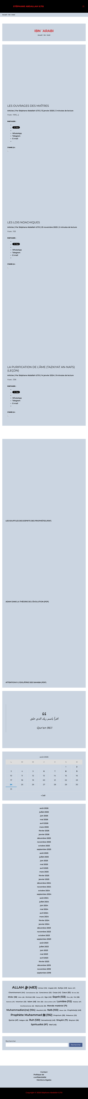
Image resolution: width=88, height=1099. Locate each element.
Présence (71, 1015)
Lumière (64, 1001)
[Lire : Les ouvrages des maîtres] (35, 77)
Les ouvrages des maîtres (28, 105)
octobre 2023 (44, 935)
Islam (32, 1002)
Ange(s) (52, 988)
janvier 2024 (44, 924)
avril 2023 (44, 958)
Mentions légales (44, 1080)
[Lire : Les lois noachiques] (35, 193)
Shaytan (74, 1020)
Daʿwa (75, 992)
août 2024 (44, 898)
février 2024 (44, 920)
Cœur (66, 992)
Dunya (40, 997)
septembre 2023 (44, 939)
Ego (48, 997)
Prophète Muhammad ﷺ (31, 1015)
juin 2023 (44, 950)
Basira (71, 988)
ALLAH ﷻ (24, 987)
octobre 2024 (44, 891)
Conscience (45, 992)
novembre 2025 (44, 842)
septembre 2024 (44, 894)
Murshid (41, 1010)
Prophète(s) (74, 1010)
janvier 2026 (44, 834)
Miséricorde (40, 1006)
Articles (10, 111)
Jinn (40, 1002)
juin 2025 (44, 861)
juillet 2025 (44, 857)
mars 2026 (44, 827)
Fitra (70, 997)
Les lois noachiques (23, 222)
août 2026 (44, 808)
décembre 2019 (44, 965)
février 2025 (44, 876)
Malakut (77, 1002)
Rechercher (11, 1041)
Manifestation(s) (27, 1006)
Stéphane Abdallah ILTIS (28, 6)
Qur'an (13, 1020)
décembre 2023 (44, 928)
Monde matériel (57, 1005)
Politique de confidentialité (40, 1076)
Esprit (59, 996)
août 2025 (44, 853)
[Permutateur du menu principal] (83, 6)
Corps (57, 992)
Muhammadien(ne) (20, 1010)
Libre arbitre (50, 1002)
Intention (21, 1002)
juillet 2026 (44, 812)
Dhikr (12, 997)
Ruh (34, 1019)
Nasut (62, 1010)
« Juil (43, 795)
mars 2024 (44, 917)
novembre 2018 (44, 969)
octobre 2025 (44, 846)
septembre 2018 (44, 973)
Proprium (59, 1015)
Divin (21, 997)
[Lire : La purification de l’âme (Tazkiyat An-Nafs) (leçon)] (44, 324)
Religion (23, 1020)
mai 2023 (44, 954)
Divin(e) (30, 997)
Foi (77, 997)
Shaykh (62, 1020)
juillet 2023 (44, 947)
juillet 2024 (44, 902)
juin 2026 (44, 816)
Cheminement (17, 992)
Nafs (52, 1010)
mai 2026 (44, 819)
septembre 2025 (44, 849)
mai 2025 (44, 864)
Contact (43, 1072)
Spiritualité (39, 1024)
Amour (42, 988)
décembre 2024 (44, 883)
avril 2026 (44, 823)
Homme (10, 1002)
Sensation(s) (48, 1020)
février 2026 (44, 831)
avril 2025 (44, 868)
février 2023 (44, 962)
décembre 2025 (44, 838)
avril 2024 (44, 913)
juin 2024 (44, 905)
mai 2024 (44, 909)
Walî (52, 1025)
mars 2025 (44, 872)
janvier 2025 (44, 879)
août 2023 (44, 943)
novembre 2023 (44, 932)
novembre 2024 (44, 887)
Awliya (62, 988)
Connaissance (32, 992)
